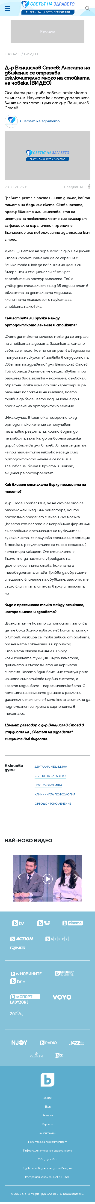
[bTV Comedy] (44, 923)
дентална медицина (51, 767)
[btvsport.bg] (25, 997)
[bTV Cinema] (73, 923)
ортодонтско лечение (53, 804)
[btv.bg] (18, 923)
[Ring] (17, 948)
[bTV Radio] (48, 1043)
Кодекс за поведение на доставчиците (47, 1168)
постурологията (48, 785)
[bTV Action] (22, 939)
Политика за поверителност (47, 1142)
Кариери (47, 1124)
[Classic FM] (36, 1055)
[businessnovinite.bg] (64, 974)
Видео (31, 54)
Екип (48, 1106)
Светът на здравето (40, 121)
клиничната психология (55, 794)
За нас (48, 1098)
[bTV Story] (57, 939)
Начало (13, 54)
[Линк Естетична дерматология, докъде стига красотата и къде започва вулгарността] (47, 900)
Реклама (47, 1115)
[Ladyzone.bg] (19, 1003)
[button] (19, 876)
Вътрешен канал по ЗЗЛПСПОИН (47, 1177)
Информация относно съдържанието (47, 1150)
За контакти (47, 1133)
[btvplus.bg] (18, 981)
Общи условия (47, 1159)
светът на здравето (50, 776)
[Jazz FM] (76, 1043)
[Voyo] (62, 996)
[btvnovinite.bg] (26, 972)
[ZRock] (60, 1056)
